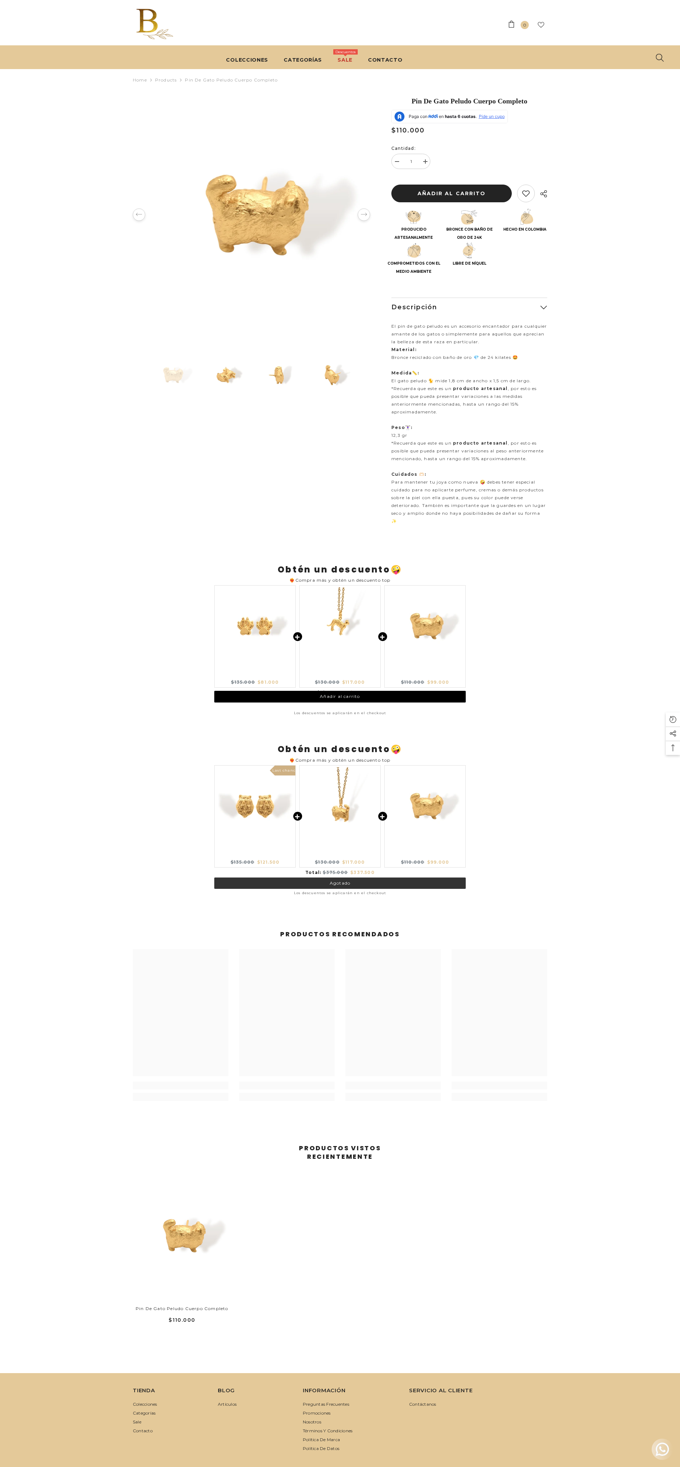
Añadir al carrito (452, 193)
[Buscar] (660, 57)
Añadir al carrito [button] (340, 703)
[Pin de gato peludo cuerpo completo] (182, 1235)
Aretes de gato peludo (255, 855)
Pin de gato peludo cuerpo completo (182, 1308)
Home (140, 80)
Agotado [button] (340, 880)
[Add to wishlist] (526, 193)
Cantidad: (403, 148)
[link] (180, 1085)
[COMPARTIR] (541, 193)
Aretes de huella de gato (255, 675)
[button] (139, 214)
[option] (251, 214)
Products (166, 80)
